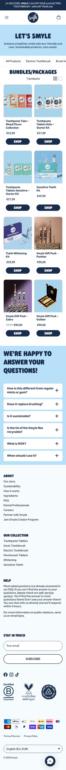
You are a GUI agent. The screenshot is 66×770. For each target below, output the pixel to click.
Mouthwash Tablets (16, 555)
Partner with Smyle (15, 514)
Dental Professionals (16, 505)
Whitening (10, 560)
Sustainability (12, 486)
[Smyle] (33, 17)
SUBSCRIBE (33, 659)
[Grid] (55, 78)
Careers (9, 510)
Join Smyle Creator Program (21, 519)
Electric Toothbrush (16, 550)
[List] (60, 78)
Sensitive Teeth (13, 564)
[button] (50, 761)
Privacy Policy (30, 736)
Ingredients (11, 495)
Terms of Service (12, 736)
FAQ (6, 500)
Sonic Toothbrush (15, 545)
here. (21, 615)
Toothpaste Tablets (16, 541)
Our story (9, 481)
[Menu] (7, 17)
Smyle (14, 757)
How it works (12, 491)
